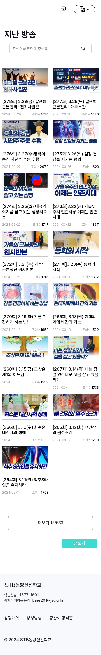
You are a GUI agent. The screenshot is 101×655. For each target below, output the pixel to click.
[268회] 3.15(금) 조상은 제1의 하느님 (24, 372)
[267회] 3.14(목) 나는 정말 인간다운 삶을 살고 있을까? (75, 375)
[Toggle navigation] (10, 8)
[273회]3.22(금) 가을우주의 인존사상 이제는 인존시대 (75, 212)
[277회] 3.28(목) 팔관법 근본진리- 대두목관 (75, 104)
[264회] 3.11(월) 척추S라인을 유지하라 (25, 482)
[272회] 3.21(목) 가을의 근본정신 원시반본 (24, 267)
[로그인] (63, 9)
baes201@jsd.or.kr (48, 600)
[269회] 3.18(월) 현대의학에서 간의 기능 (74, 319)
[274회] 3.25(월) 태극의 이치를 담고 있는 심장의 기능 (25, 212)
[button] (84, 9)
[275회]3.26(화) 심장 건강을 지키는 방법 (75, 156)
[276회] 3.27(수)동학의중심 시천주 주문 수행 (23, 156)
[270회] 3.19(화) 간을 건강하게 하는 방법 (24, 319)
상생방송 (34, 618)
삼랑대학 (11, 618)
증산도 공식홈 (61, 618)
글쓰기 (79, 543)
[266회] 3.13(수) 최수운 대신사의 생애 (24, 430)
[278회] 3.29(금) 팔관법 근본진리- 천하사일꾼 (24, 104)
